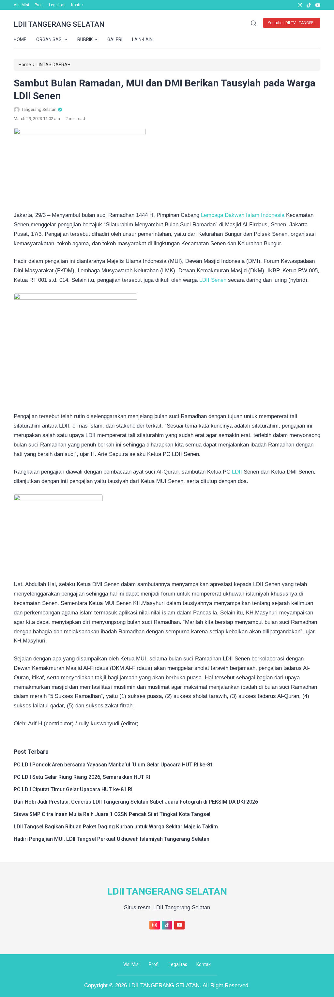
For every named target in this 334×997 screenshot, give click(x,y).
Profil (39, 5)
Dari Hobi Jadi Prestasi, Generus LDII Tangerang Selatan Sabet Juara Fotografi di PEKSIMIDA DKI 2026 (136, 802)
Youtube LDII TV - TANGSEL (291, 23)
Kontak (77, 5)
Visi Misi (21, 5)
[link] (299, 5)
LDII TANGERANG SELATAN (59, 24)
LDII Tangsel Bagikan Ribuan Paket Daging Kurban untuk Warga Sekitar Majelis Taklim (116, 826)
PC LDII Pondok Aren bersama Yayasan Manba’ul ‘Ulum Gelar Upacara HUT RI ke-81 (113, 765)
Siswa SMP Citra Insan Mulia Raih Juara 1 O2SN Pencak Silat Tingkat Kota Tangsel (112, 814)
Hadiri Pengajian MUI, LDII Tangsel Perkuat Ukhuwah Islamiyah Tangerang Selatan (111, 839)
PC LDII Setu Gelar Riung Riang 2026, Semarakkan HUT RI (82, 777)
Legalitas (57, 5)
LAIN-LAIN (142, 39)
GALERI (114, 39)
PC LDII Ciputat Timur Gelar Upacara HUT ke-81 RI (73, 789)
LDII (238, 472)
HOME (20, 39)
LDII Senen (212, 280)
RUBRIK (85, 39)
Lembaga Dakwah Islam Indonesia (242, 215)
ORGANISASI (49, 39)
